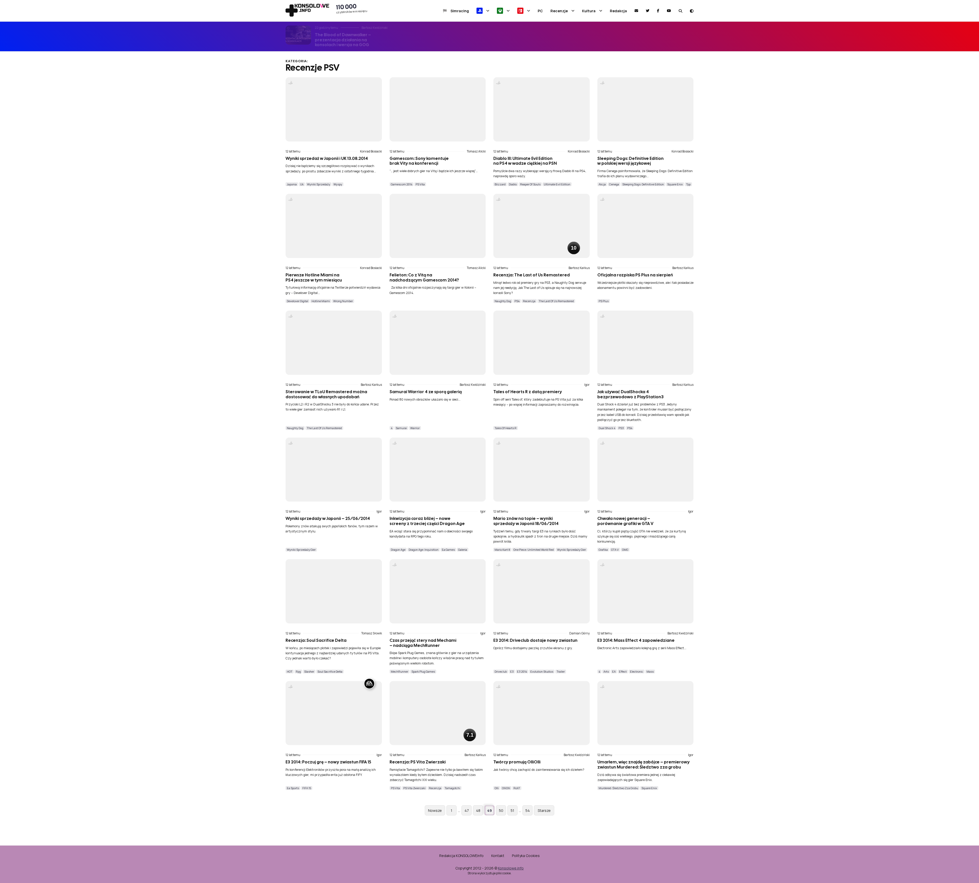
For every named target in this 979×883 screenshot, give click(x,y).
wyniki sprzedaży (318, 184)
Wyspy (337, 184)
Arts (606, 671)
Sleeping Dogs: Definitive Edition (643, 184)
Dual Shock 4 (607, 428)
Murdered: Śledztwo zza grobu (618, 788)
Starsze (544, 810)
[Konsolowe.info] (307, 11)
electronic (636, 671)
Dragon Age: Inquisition (424, 550)
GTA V (615, 550)
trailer (561, 671)
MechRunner (399, 671)
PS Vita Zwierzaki (414, 788)
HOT (289, 671)
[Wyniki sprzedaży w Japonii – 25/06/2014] (334, 470)
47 (467, 810)
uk (302, 184)
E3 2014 (522, 671)
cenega (614, 184)
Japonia (292, 184)
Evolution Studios (541, 671)
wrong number (343, 301)
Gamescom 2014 (401, 184)
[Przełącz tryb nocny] (691, 10)
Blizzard (500, 184)
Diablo (513, 184)
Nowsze (435, 810)
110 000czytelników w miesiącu (352, 8)
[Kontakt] (636, 10)
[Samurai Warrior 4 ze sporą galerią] (438, 343)
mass (650, 671)
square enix (675, 184)
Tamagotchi (452, 788)
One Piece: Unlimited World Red (533, 550)
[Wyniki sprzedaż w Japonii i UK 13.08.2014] (334, 109)
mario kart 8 (502, 550)
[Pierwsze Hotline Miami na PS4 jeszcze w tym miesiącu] (334, 226)
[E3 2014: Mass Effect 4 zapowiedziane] (645, 591)
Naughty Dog (503, 301)
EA (614, 671)
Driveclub (501, 671)
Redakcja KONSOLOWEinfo (461, 855)
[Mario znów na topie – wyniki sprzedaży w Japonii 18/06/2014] (541, 470)
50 (501, 810)
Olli (497, 788)
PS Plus (604, 301)
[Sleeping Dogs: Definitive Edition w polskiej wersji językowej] (645, 109)
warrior (415, 428)
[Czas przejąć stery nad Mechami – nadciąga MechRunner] (438, 591)
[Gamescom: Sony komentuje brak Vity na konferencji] (438, 109)
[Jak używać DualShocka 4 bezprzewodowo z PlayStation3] (645, 343)
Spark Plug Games (423, 671)
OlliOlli (506, 788)
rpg (298, 671)
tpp (688, 184)
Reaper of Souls (530, 184)
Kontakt (497, 855)
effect (623, 671)
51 (512, 810)
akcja (602, 184)
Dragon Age (398, 550)
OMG (625, 550)
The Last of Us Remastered (556, 301)
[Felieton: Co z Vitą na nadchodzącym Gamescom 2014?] (438, 226)
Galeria (462, 550)
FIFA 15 (306, 788)
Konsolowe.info (511, 868)
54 (527, 810)
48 (478, 810)
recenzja (529, 301)
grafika (603, 550)
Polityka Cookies (526, 855)
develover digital (297, 301)
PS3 (621, 428)
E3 (512, 671)
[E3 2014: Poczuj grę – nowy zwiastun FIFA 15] (334, 713)
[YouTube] (669, 10)
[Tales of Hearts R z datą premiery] (541, 343)
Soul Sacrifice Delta (329, 671)
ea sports (293, 788)
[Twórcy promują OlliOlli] (541, 713)
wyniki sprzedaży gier (301, 550)
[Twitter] (647, 10)
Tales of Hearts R (506, 428)
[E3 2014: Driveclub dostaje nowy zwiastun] (541, 591)
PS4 (517, 301)
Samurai (401, 428)
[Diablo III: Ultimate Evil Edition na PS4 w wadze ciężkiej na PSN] (541, 109)
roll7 (516, 788)
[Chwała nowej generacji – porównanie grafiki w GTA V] (645, 470)
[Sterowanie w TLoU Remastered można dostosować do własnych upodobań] (334, 343)
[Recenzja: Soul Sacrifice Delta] (334, 591)
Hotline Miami (321, 301)
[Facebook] (658, 10)
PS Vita (420, 184)
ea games (448, 550)
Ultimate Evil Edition (557, 184)
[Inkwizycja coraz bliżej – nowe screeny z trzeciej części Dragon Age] (438, 470)
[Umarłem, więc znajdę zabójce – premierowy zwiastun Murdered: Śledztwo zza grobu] (645, 713)
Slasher (309, 671)
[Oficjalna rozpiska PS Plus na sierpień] (645, 226)
